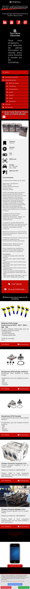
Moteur (11, 95)
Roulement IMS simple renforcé (14, 372)
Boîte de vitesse (14, 83)
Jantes (11, 92)
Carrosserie (12, 86)
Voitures (7, 104)
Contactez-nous (15, 566)
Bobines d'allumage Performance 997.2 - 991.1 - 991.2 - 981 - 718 (14, 325)
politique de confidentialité (18, 581)
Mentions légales (15, 569)
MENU (16, 2)
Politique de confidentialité (15, 571)
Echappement (13, 89)
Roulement (12, 101)
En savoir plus (24, 344)
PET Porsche (9, 107)
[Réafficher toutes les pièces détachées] (4, 116)
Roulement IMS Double (11, 416)
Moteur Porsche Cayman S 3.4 (13, 463)
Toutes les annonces (12, 77)
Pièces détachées (10, 80)
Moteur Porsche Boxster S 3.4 (13, 509)
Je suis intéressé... (17, 289)
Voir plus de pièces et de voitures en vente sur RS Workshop (15, 534)
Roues (11, 98)
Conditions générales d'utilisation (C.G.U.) (15, 573)
